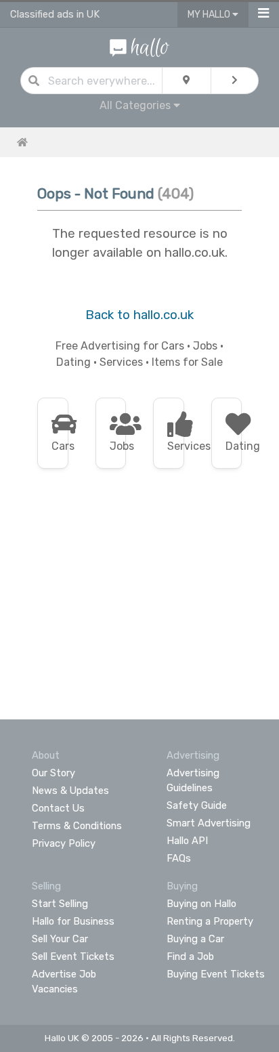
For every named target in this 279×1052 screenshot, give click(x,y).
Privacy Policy (63, 843)
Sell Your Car (60, 939)
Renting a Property (210, 921)
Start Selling (60, 904)
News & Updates (70, 790)
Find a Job (190, 956)
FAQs (179, 858)
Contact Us (58, 808)
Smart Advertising (209, 823)
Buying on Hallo (201, 904)
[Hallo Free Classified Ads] (139, 46)
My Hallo (210, 14)
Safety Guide (197, 805)
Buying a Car (195, 939)
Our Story (53, 773)
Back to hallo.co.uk (139, 315)
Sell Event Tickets (73, 956)
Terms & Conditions (77, 826)
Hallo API (187, 841)
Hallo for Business (73, 921)
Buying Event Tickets (216, 974)
